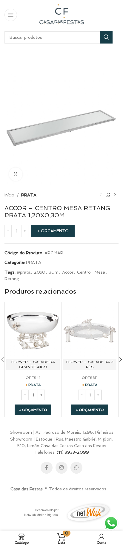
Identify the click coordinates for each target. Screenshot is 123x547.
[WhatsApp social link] (76, 468)
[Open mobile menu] (10, 15)
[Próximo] (115, 195)
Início (9, 195)
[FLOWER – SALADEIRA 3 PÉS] (89, 330)
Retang (11, 278)
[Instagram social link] (61, 468)
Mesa (99, 272)
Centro (84, 272)
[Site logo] (61, 14)
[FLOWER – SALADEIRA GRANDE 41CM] (33, 330)
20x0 (39, 272)
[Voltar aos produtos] (107, 195)
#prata (23, 272)
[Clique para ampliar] (15, 174)
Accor (67, 272)
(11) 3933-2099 (73, 452)
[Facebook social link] (47, 468)
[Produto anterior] (100, 195)
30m (54, 272)
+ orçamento (53, 231)
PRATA (28, 195)
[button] (33, 410)
